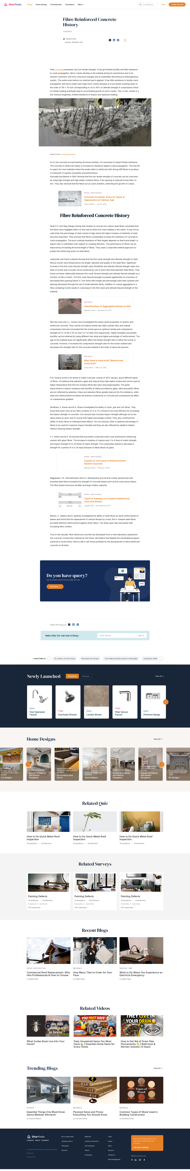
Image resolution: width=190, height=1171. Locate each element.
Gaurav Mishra (89, 204)
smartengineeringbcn (69, 154)
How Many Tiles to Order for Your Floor (92, 974)
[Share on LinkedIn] (114, 40)
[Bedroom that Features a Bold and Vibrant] (150, 764)
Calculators (69, 4)
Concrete (67, 31)
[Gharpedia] (36, 1136)
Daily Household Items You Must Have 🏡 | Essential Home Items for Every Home (94, 1044)
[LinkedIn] (135, 1160)
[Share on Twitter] (109, 40)
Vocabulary (88, 1155)
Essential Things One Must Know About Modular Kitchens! (46, 1113)
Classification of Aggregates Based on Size (107, 306)
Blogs (29, 4)
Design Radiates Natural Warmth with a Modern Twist (122, 773)
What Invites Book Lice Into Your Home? (46, 1042)
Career (110, 1141)
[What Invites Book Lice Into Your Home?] (48, 1026)
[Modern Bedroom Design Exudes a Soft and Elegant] (94, 764)
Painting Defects (37, 896)
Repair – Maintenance (93, 193)
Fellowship (65, 1146)
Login (163, 4)
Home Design (41, 4)
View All (157, 739)
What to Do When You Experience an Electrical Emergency (141, 974)
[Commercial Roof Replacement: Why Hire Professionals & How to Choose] (48, 950)
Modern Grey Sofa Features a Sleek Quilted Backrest (10, 770)
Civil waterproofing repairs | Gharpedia (94, 658)
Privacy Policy (31, 1157)
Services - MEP (126, 968)
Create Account (177, 4)
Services (64, 1150)
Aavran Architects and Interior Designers (65, 775)
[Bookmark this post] (125, 40)
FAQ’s (110, 1146)
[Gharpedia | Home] (12, 4)
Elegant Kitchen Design (66, 770)
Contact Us (111, 1155)
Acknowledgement (114, 1159)
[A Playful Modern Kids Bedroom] (38, 764)
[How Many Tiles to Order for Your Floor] (95, 950)
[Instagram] (140, 1160)
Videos (87, 1150)
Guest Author (88, 367)
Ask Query (54, 587)
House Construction (36, 968)
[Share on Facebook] (118, 40)
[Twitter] (132, 1159)
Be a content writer (68, 1136)
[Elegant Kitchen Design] (66, 764)
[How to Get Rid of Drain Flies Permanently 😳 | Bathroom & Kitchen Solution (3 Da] (142, 1026)
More (80, 4)
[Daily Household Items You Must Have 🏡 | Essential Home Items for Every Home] (95, 1026)
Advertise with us (67, 1141)
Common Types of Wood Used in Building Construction (139, 1113)
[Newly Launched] (95, 696)
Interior (30, 1108)
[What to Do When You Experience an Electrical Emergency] (141, 950)
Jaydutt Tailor (89, 506)
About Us (111, 1150)
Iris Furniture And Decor (9, 776)
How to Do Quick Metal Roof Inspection (43, 838)
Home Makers (35, 778)
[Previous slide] (49, 658)
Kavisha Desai (81, 1118)
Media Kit (88, 1136)
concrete (59, 69)
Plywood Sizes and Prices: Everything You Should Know (90, 1113)
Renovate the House (62, 658)
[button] (161, 764)
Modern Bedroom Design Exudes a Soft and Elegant (94, 768)
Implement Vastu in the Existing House (133, 658)
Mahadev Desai (71, 39)
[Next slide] (161, 658)
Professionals (56, 4)
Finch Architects (176, 778)
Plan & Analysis (89, 1146)
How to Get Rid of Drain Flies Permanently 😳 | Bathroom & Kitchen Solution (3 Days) (138, 1044)
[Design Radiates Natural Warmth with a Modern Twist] (122, 764)
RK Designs (118, 778)
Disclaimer (30, 1153)
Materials (88, 302)
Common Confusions (92, 1141)
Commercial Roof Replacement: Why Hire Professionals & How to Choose (48, 974)
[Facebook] (144, 1160)
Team (110, 1136)
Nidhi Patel (33, 979)
